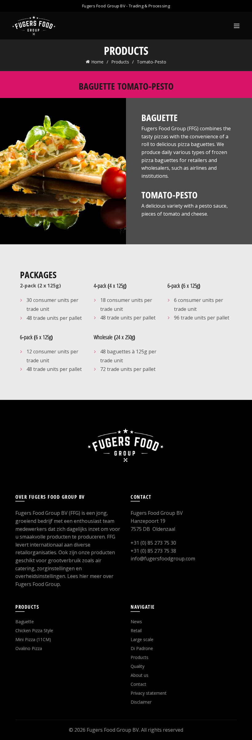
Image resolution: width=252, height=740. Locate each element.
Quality (137, 666)
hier (84, 576)
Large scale (142, 639)
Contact (138, 684)
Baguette (24, 621)
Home (97, 62)
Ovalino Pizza (28, 648)
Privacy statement (149, 693)
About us (139, 675)
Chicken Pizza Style (34, 630)
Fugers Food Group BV (113, 729)
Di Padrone (142, 648)
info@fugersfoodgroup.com (163, 558)
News (136, 621)
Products (120, 62)
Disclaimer (141, 702)
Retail (136, 630)
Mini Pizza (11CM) (33, 639)
